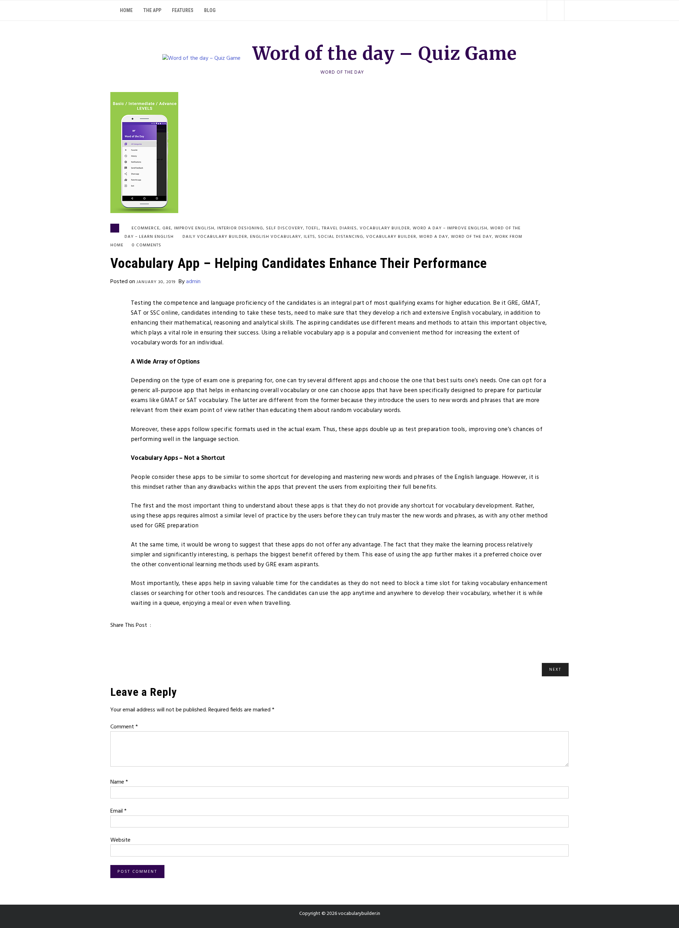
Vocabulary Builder (391, 236)
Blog (210, 10)
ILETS (309, 236)
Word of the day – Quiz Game (385, 53)
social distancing (340, 236)
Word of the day (471, 236)
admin (193, 281)
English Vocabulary (275, 236)
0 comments (146, 245)
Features (182, 10)
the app (152, 10)
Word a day (433, 236)
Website (120, 840)
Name (119, 782)
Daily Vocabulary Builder (214, 236)
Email (118, 811)
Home (126, 10)
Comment (124, 727)
